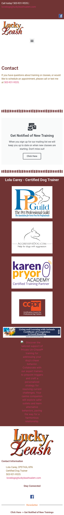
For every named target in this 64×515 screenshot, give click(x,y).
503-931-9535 (11, 82)
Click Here (32, 156)
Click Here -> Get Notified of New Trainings (32, 512)
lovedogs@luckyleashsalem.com (18, 6)
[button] (32, 40)
